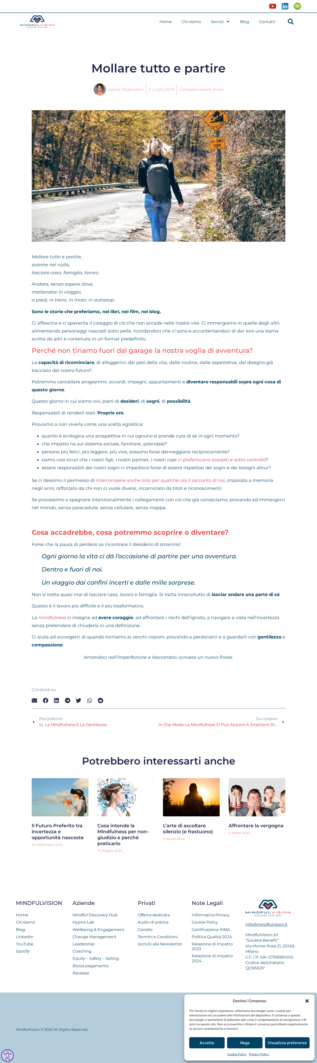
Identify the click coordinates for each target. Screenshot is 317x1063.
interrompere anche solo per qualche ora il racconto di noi (160, 480)
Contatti (267, 21)
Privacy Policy (259, 1054)
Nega (245, 1042)
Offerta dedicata (154, 915)
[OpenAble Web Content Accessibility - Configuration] (7, 1055)
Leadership (84, 944)
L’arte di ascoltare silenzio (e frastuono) (188, 828)
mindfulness (52, 617)
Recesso (81, 973)
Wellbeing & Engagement (98, 929)
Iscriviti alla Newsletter (160, 944)
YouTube (24, 944)
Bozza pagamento (91, 965)
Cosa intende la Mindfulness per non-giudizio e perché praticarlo (123, 834)
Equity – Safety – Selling (96, 958)
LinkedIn (24, 936)
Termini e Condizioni (158, 936)
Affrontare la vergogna (256, 826)
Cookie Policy (237, 1054)
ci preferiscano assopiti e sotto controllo (222, 459)
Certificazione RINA (211, 929)
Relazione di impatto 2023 (212, 946)
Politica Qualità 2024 (212, 936)
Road (218, 89)
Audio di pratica (153, 922)
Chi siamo (191, 21)
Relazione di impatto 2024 (212, 958)
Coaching (82, 951)
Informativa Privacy (211, 915)
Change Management (94, 936)
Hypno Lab (83, 922)
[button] (307, 1000)
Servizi (217, 21)
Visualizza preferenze (287, 1042)
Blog (244, 21)
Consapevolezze (195, 89)
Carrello (145, 929)
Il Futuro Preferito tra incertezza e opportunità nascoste (58, 831)
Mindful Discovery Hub (95, 915)
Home (165, 21)
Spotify (23, 951)
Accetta (207, 1042)
